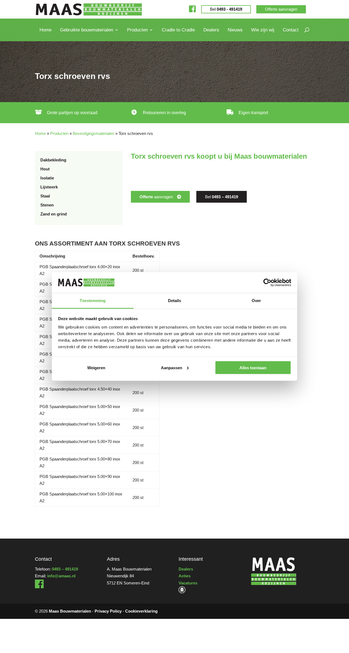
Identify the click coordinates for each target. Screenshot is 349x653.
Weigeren (96, 367)
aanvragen (156, 196)
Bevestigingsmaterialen (93, 133)
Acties (185, 576)
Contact (291, 30)
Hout (45, 169)
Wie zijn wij (262, 30)
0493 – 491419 (65, 569)
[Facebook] (192, 9)
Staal (45, 196)
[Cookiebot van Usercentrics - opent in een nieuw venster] (267, 283)
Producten (137, 30)
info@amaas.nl (61, 576)
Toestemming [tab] (93, 300)
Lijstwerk (49, 187)
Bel (226, 9)
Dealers (211, 30)
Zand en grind (53, 214)
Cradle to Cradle (178, 30)
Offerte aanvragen (281, 9)
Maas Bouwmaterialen (70, 611)
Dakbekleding (53, 160)
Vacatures (188, 583)
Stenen (47, 205)
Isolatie (47, 178)
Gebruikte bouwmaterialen (86, 30)
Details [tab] (174, 300)
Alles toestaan (252, 367)
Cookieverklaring (141, 611)
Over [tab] (256, 300)
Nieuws (235, 30)
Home (46, 30)
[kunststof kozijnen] (182, 591)
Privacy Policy (108, 611)
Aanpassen (171, 367)
